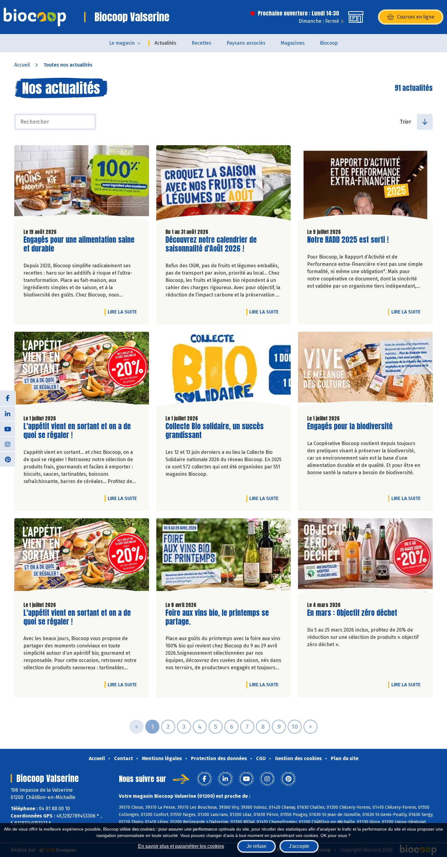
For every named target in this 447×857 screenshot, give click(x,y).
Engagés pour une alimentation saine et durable (78, 244)
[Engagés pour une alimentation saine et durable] (81, 184)
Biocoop (329, 43)
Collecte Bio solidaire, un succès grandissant (214, 431)
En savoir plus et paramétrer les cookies (181, 846)
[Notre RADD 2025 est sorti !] (365, 184)
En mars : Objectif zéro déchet (352, 612)
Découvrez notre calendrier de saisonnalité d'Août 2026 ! (211, 244)
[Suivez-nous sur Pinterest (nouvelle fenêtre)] (7, 459)
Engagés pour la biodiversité (350, 426)
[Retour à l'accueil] (35, 17)
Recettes (201, 43)
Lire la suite (124, 312)
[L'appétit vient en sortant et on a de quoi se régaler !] (81, 371)
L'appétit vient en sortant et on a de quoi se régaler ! (77, 431)
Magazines (293, 43)
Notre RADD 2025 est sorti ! (348, 239)
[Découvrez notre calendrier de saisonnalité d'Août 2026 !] (223, 184)
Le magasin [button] (122, 43)
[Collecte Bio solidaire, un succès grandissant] (223, 371)
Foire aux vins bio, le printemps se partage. (217, 617)
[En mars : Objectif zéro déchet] (365, 557)
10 (294, 726)
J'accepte (299, 846)
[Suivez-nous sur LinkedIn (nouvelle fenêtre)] (7, 413)
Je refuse (256, 846)
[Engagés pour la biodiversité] (365, 371)
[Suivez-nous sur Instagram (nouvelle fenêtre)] (7, 443)
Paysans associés (246, 43)
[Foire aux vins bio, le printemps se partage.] (223, 557)
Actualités (165, 43)
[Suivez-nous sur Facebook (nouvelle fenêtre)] (7, 398)
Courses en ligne (415, 17)
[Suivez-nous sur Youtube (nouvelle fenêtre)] (7, 428)
